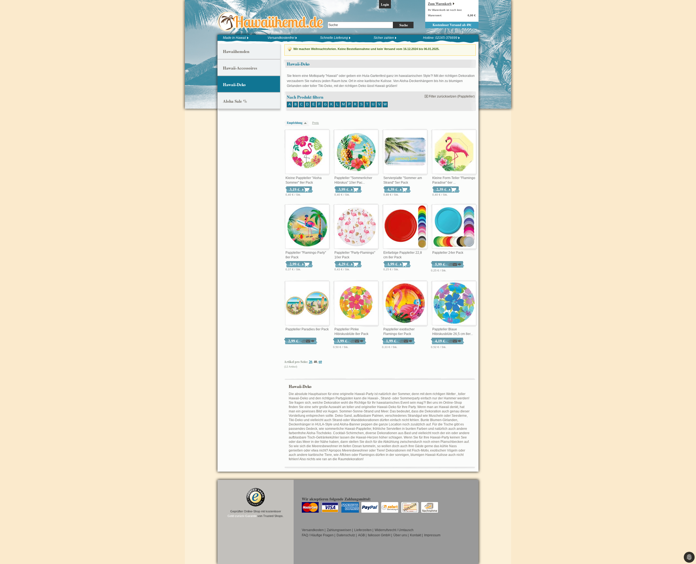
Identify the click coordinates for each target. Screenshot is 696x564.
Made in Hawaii (234, 38)
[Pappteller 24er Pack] (454, 226)
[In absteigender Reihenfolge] (306, 123)
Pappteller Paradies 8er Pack (307, 329)
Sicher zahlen (384, 38)
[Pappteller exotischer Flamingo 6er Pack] (405, 303)
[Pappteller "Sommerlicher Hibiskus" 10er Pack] (356, 152)
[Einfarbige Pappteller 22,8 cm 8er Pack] (405, 226)
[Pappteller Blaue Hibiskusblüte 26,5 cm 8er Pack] (454, 303)
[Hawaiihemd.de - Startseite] (272, 21)
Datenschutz (346, 535)
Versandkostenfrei (281, 38)
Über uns (400, 535)
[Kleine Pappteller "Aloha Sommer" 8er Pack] (307, 152)
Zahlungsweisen (339, 530)
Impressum (432, 535)
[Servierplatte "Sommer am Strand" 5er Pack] (405, 152)
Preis (315, 122)
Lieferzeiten (363, 530)
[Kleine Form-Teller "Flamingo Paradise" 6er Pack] (454, 152)
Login (385, 4)
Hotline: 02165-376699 (440, 38)
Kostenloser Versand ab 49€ (452, 25)
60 (320, 361)
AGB (361, 535)
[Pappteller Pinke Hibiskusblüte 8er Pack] (356, 303)
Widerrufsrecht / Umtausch (394, 530)
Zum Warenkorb (440, 3)
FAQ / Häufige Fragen (318, 535)
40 (315, 361)
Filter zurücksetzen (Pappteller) (452, 96)
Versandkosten (313, 530)
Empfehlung (295, 123)
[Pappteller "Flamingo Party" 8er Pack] (307, 226)
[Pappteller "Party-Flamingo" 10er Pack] (356, 226)
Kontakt (415, 535)
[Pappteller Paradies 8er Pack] (307, 303)
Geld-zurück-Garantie (242, 516)
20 (310, 361)
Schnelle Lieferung (334, 38)
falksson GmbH (379, 535)
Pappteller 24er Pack (447, 253)
